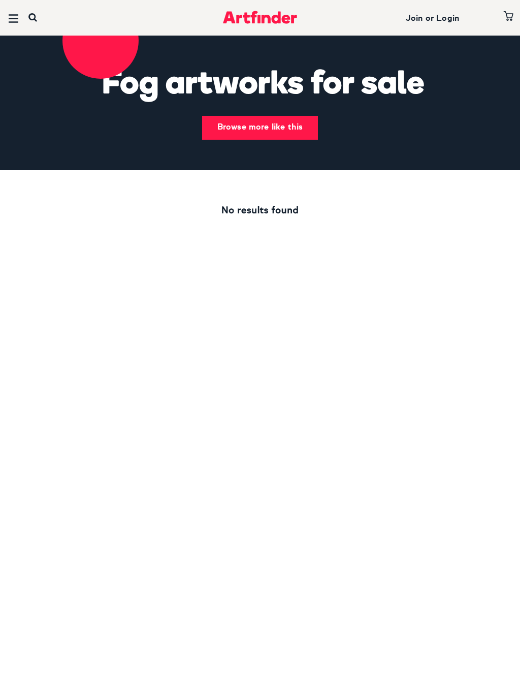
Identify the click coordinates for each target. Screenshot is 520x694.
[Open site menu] (13, 18)
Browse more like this (260, 127)
